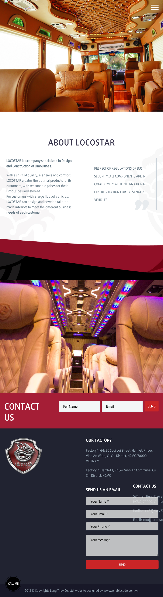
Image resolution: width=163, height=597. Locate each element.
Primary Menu (155, 7)
